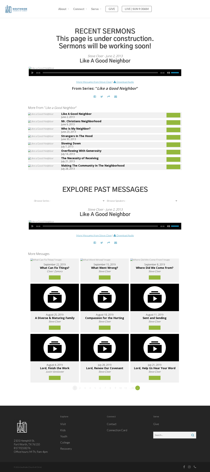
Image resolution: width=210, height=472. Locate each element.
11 (125, 388)
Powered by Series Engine (170, 178)
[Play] (32, 72)
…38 (132, 388)
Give (156, 424)
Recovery (66, 448)
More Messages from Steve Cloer (94, 81)
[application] (105, 72)
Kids (63, 430)
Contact (112, 424)
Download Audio (125, 81)
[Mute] (168, 72)
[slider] (175, 72)
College (65, 442)
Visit (63, 424)
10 (120, 388)
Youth (63, 436)
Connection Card (117, 430)
